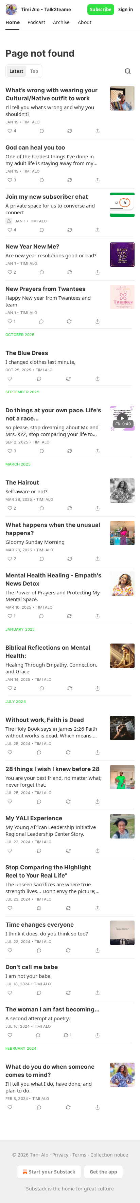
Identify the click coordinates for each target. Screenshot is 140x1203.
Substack (36, 1188)
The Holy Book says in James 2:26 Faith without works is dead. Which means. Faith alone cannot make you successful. (52, 732)
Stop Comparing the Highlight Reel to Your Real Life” (48, 871)
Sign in (125, 9)
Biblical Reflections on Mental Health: (47, 651)
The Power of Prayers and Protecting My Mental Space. (52, 596)
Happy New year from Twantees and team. (48, 301)
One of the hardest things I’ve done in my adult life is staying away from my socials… (49, 159)
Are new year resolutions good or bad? (51, 255)
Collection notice (109, 1154)
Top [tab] (34, 71)
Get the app (103, 1171)
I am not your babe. (28, 975)
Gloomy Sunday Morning (35, 541)
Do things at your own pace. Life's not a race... (53, 414)
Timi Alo (31, 122)
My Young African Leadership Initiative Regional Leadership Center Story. (50, 830)
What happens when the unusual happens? (52, 528)
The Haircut (22, 482)
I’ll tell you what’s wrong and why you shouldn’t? (49, 110)
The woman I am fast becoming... (52, 1009)
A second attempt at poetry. (37, 1018)
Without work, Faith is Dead (44, 719)
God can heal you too (35, 147)
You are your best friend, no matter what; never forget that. (53, 781)
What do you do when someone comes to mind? (49, 1070)
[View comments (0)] (41, 131)
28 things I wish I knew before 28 (52, 769)
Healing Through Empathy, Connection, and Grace (51, 668)
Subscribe (100, 9)
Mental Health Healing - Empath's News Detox (53, 579)
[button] (12, 22)
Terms (79, 1154)
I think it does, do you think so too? (46, 933)
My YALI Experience (33, 818)
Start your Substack (52, 1171)
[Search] (128, 71)
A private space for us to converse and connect (50, 209)
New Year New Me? (32, 246)
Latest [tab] (16, 71)
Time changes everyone (39, 924)
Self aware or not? (26, 491)
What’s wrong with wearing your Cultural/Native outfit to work (51, 94)
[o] (122, 418)
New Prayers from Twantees (45, 288)
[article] (70, 110)
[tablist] (23, 71)
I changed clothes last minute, (40, 361)
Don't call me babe (31, 967)
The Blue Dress (26, 353)
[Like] (9, 379)
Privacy (60, 1154)
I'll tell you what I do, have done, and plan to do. (48, 1087)
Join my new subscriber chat (46, 196)
